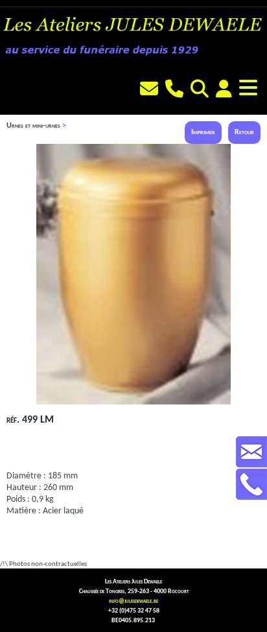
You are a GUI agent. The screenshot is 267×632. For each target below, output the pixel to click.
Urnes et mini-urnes (33, 126)
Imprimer (203, 132)
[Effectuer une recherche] (201, 91)
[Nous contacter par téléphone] (176, 91)
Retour (244, 132)
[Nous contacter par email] (150, 91)
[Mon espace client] (225, 91)
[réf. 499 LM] (133, 402)
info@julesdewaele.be (133, 601)
